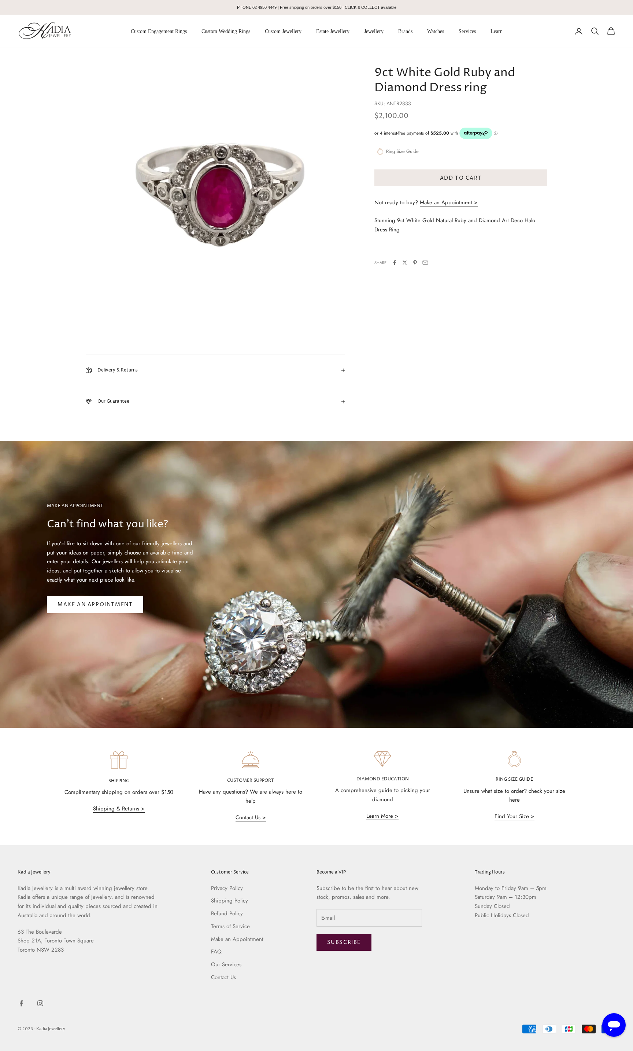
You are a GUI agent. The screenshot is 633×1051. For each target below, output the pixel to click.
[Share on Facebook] (394, 263)
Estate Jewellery (332, 31)
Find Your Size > (514, 816)
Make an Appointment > (449, 202)
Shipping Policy (229, 901)
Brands (405, 31)
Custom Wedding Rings (225, 31)
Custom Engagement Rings (159, 31)
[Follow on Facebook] (21, 1003)
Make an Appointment (95, 604)
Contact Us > (251, 817)
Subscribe (344, 942)
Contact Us (223, 977)
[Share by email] (425, 263)
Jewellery (374, 31)
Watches (435, 31)
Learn (497, 31)
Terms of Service (230, 926)
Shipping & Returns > (119, 809)
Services (467, 31)
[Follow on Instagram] (40, 1003)
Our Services (226, 964)
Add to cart (461, 178)
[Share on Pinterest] (415, 263)
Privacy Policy (227, 888)
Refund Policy (227, 913)
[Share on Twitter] (405, 263)
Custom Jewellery (283, 31)
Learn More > (382, 816)
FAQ (216, 952)
